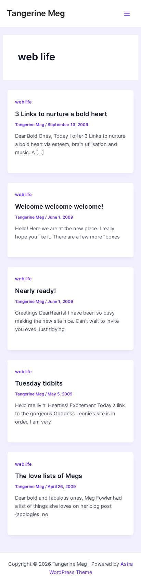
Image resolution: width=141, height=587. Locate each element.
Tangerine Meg (36, 13)
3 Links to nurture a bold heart (61, 114)
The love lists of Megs (48, 475)
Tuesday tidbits (39, 383)
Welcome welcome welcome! (59, 206)
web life (23, 102)
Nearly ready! (35, 290)
